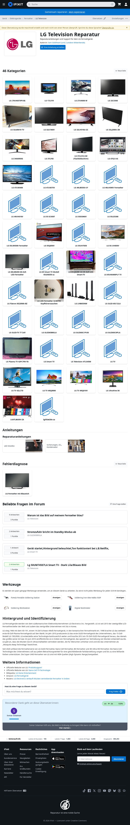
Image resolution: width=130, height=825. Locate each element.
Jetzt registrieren (77, 12)
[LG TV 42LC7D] (17, 378)
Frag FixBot (113, 691)
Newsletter (8, 773)
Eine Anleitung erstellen (54, 47)
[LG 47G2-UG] (112, 146)
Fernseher (28, 18)
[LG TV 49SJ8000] (49, 378)
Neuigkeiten (25, 758)
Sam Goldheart (54, 42)
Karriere (7, 769)
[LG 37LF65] (49, 146)
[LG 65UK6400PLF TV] (112, 262)
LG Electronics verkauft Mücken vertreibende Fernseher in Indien (42, 678)
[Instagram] (99, 790)
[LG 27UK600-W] (81, 88)
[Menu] (4, 4)
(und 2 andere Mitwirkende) (73, 42)
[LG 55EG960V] (81, 204)
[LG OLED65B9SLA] (49, 319)
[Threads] (119, 790)
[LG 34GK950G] (17, 146)
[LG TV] (112, 348)
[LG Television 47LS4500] (81, 348)
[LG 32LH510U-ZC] (81, 117)
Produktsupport (35, 667)
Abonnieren (119, 759)
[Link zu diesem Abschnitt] (1, 619)
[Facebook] (89, 790)
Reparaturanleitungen (17, 436)
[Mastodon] (109, 790)
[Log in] (125, 4)
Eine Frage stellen (119, 504)
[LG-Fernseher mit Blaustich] (17, 481)
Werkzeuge (12, 584)
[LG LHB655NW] (81, 291)
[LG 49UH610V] (17, 204)
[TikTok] (84, 790)
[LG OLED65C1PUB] (81, 319)
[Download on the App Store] (58, 758)
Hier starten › (65, 728)
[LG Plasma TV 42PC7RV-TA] (17, 348)
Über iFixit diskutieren (9, 763)
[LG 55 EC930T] (49, 204)
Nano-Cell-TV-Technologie (39, 670)
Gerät (4, 18)
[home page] (15, 4)
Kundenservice (10, 758)
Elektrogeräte (15, 18)
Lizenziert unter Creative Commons (72, 820)
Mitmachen (24, 762)
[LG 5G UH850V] (112, 232)
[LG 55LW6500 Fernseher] (17, 232)
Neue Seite (122, 71)
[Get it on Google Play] (58, 767)
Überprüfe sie (108, 28)
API (5, 777)
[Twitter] (94, 790)
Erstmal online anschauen (90, 764)
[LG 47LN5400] (17, 175)
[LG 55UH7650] (81, 232)
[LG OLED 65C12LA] (112, 291)
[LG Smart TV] (49, 348)
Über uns (8, 754)
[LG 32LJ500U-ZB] (112, 117)
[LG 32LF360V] (49, 117)
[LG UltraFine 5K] (112, 378)
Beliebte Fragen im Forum (24, 504)
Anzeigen (56, 597)
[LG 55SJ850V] (49, 232)
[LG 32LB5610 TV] (17, 117)
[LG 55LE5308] (112, 204)
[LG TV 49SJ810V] (81, 378)
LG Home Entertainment (26, 673)
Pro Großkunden (25, 767)
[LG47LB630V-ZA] (17, 406)
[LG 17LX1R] (49, 88)
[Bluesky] (114, 790)
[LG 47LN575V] (49, 175)
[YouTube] (104, 790)
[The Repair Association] (124, 790)
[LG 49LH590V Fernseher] (112, 175)
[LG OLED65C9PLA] (112, 319)
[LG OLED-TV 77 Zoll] (17, 319)
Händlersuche (26, 773)
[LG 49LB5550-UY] (81, 175)
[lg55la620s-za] (49, 406)
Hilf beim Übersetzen (13, 790)
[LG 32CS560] (112, 88)
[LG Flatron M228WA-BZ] (17, 291)
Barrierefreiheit (42, 754)
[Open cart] (119, 4)
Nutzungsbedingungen (42, 763)
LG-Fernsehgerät (21, 676)
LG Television (41, 18)
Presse (22, 754)
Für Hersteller (25, 777)
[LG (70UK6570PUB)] (17, 88)
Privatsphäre (41, 758)
